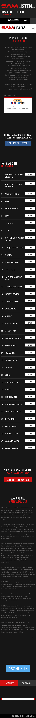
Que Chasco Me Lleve (11, 360)
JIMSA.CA (33, 716)
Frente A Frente (10, 270)
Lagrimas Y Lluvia (10, 309)
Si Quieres (8, 390)
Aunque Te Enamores (11, 209)
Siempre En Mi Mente (11, 397)
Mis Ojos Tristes (10, 331)
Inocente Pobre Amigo (12, 294)
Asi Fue (7, 201)
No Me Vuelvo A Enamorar (13, 338)
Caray (7, 231)
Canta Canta (9, 223)
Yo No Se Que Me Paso (11, 448)
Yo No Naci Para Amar (12, 441)
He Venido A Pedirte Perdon (13, 287)
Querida (7, 375)
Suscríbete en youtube (18, 479)
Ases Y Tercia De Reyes (12, 194)
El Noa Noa (8, 255)
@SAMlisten (18, 668)
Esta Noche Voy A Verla (12, 262)
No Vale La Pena (9, 353)
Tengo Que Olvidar (11, 426)
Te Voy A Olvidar (10, 419)
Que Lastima (9, 367)
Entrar (30, 174)
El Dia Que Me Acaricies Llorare (14, 248)
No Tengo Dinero (10, 345)
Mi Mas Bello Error (11, 323)
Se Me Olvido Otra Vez (12, 382)
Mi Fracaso (8, 316)
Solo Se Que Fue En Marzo (13, 412)
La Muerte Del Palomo (12, 301)
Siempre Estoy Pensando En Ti (14, 404)
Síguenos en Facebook (18, 143)
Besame (7, 216)
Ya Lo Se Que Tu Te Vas (12, 434)
